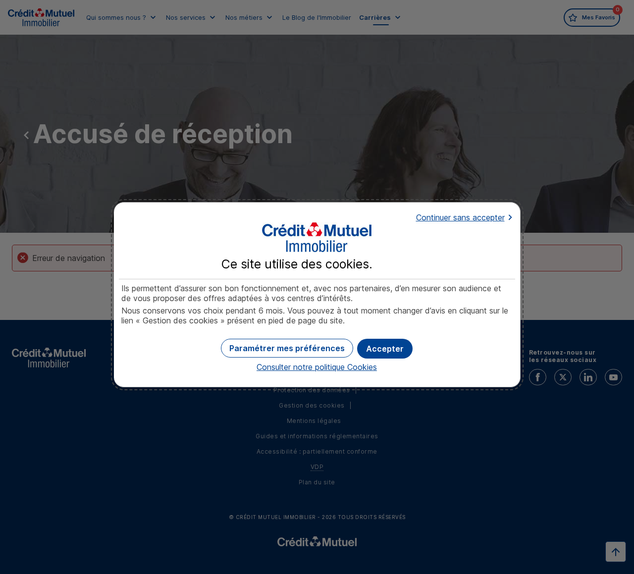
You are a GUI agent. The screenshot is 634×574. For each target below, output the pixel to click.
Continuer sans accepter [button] (460, 217)
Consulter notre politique (317, 367)
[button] (385, 349)
